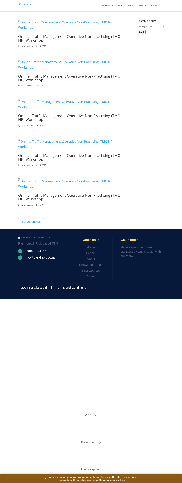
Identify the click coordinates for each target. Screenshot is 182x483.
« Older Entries (31, 222)
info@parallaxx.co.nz (40, 257)
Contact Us (131, 265)
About (131, 6)
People (120, 6)
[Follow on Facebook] (142, 287)
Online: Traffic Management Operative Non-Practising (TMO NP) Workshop (69, 38)
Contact (154, 6)
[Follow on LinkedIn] (159, 287)
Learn (140, 6)
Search (141, 32)
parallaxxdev (27, 46)
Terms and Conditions (71, 287)
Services (106, 6)
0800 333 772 (37, 251)
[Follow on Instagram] (151, 287)
